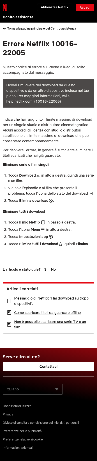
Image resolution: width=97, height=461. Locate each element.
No (53, 269)
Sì (45, 269)
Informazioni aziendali (18, 448)
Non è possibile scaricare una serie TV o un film (50, 324)
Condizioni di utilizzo (17, 406)
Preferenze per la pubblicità (22, 431)
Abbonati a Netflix (55, 7)
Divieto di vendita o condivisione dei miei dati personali (41, 423)
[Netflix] (5, 7)
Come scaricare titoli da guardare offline (47, 312)
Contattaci (48, 366)
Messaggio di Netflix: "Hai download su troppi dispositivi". (52, 301)
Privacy (8, 414)
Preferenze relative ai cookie (23, 439)
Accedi (85, 7)
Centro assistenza (18, 17)
